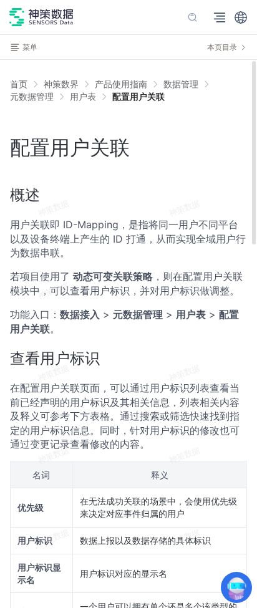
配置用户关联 (138, 96)
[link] (61, 84)
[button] (241, 17)
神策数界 (61, 84)
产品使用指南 (121, 84)
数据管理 (180, 84)
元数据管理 (32, 96)
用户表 (83, 96)
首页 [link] (18, 84)
